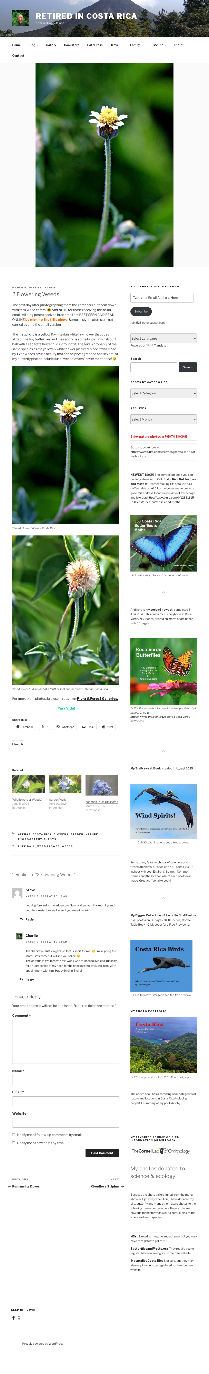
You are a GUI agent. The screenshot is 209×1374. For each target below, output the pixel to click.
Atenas (24, 834)
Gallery (51, 45)
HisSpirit (156, 45)
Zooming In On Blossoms (102, 801)
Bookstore (71, 45)
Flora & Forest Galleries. (97, 699)
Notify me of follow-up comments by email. (49, 1135)
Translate (160, 345)
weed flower (48, 846)
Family (135, 45)
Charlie (49, 287)
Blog (32, 45)
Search (135, 358)
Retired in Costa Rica (86, 16)
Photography (30, 839)
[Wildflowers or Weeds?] (28, 784)
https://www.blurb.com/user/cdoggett (155, 452)
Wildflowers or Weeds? (27, 799)
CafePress (95, 45)
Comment (21, 1016)
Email (18, 1092)
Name (18, 1071)
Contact (18, 55)
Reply (30, 919)
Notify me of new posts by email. (41, 1143)
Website (19, 1114)
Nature (92, 834)
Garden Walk (57, 799)
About (178, 45)
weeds (67, 846)
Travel (115, 45)
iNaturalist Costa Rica (146, 1260)
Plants (50, 839)
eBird (134, 1236)
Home (16, 45)
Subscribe (141, 311)
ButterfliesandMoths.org (149, 1248)
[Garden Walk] (65, 784)
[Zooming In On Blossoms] (102, 785)
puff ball (26, 846)
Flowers (61, 834)
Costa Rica (42, 834)
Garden (77, 834)
